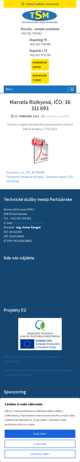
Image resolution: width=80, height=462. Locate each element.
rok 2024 (63, 116)
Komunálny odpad (40, 65)
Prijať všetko (40, 433)
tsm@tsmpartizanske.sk (28, 223)
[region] (40, 430)
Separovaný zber (40, 78)
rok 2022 (51, 116)
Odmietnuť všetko (40, 454)
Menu (9, 89)
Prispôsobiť (40, 444)
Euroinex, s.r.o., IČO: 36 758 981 (25, 172)
